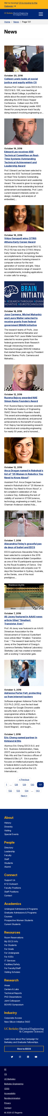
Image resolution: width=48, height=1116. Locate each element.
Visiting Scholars (12, 972)
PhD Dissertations (13, 997)
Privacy (7, 1103)
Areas (7, 985)
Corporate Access (13, 1018)
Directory (8, 847)
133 (18, 790)
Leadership (9, 851)
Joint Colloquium (12, 1000)
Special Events (11, 834)
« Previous (25, 779)
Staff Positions (11, 891)
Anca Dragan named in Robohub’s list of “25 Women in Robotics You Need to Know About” (23, 474)
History (7, 822)
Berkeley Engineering (13, 1084)
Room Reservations (13, 937)
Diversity (8, 826)
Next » (25, 795)
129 (24, 784)
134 (26, 790)
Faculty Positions (12, 887)
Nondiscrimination (12, 1098)
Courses (8, 916)
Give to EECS (24, 1048)
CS (5, 1074)
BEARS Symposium (13, 1004)
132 (10, 790)
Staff (6, 859)
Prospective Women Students (18, 920)
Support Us (9, 880)
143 (38, 790)
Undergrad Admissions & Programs (21, 909)
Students (8, 863)
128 (16, 784)
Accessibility (9, 1093)
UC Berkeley (9, 1079)
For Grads (9, 949)
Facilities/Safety (12, 964)
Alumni (7, 866)
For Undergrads (11, 953)
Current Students (12, 924)
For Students (10, 945)
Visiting (7, 830)
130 (32, 784)
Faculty (7, 855)
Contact (8, 895)
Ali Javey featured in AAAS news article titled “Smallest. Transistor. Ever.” (23, 620)
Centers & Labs (11, 989)
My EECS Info (11, 941)
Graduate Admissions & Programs (20, 912)
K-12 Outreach (11, 884)
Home (7, 22)
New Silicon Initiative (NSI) (17, 1021)
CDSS (6, 1088)
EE (5, 1069)
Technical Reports (13, 993)
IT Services (9, 960)
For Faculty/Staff (12, 968)
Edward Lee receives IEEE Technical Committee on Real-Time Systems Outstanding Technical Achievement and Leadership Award (21, 158)
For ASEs (8, 956)
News (16, 22)
